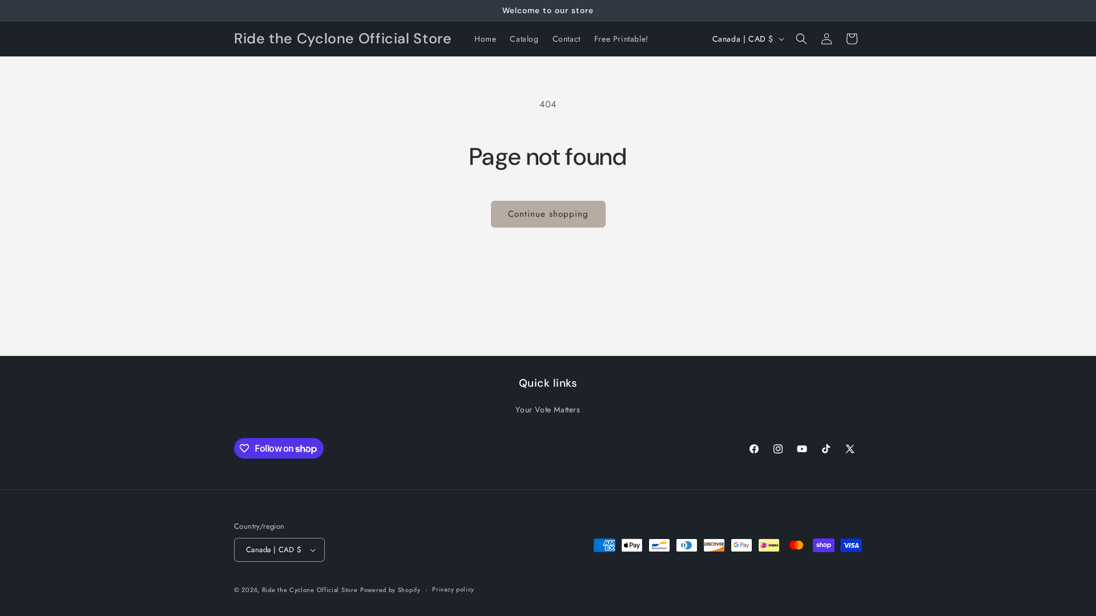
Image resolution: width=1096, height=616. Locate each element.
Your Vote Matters (547, 409)
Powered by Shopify (390, 589)
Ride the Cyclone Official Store (310, 589)
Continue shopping (548, 214)
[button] (801, 38)
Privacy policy (453, 589)
